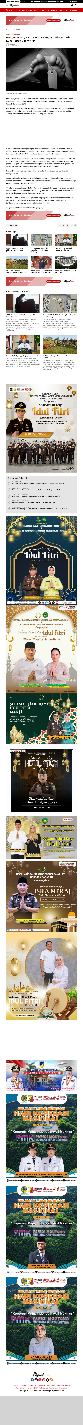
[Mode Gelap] (72, 5)
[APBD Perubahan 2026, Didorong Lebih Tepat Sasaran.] (17, 240)
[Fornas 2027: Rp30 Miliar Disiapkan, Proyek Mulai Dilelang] (42, 240)
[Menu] (7, 5)
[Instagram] (40, 1380)
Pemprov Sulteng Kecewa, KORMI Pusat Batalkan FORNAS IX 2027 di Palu (39, 509)
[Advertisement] (41, 131)
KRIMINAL (16, 34)
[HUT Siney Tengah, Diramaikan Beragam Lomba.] (17, 262)
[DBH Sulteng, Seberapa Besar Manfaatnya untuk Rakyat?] (42, 262)
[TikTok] (47, 1380)
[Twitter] (36, 1380)
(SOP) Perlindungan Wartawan (45, 1388)
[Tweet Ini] (63, 225)
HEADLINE (9, 34)
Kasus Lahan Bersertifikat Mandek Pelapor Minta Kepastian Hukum (37, 490)
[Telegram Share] (71, 225)
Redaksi (12, 44)
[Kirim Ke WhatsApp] (75, 225)
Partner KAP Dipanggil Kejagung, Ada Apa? (63, 249)
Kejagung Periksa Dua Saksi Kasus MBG (65, 271)
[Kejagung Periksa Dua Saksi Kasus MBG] (66, 262)
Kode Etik (32, 1386)
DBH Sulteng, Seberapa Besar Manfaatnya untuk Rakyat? (53, 1)
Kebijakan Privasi (63, 1386)
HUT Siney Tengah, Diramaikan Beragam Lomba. (17, 271)
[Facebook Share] (59, 225)
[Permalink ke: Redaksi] (7, 45)
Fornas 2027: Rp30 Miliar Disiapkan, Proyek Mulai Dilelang (40, 250)
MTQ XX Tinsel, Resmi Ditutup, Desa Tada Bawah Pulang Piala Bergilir (38, 483)
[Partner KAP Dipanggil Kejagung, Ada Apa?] (66, 240)
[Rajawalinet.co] (14, 5)
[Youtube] (43, 1380)
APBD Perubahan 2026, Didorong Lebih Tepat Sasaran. (14, 250)
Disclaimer (63, 1388)
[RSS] (51, 1380)
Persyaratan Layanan (24, 1388)
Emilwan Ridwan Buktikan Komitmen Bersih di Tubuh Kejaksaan (36, 496)
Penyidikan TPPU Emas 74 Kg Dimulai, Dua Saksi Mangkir (33, 502)
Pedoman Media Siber (46, 1386)
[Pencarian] (75, 5)
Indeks (15, 1386)
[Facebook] (32, 1380)
